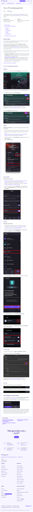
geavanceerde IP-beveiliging (15, 107)
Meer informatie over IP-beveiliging (9, 62)
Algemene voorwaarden (8, 510)
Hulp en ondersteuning (20, 488)
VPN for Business (4, 474)
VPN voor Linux (19, 474)
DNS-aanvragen (16, 47)
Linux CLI (7, 31)
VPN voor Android (20, 471)
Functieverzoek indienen (16, 507)
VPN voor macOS (19, 469)
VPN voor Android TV (20, 481)
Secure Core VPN (4, 472)
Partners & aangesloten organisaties (22, 492)
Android (7, 32)
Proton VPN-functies (10, 3)
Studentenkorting (19, 500)
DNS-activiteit (20, 14)
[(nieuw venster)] (1, 457)
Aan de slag (3, 476)
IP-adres (15, 14)
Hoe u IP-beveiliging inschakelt (10, 26)
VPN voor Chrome (20, 476)
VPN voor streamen (4, 469)
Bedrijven (18, 490)
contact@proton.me (10, 444)
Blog (2, 492)
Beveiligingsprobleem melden (6, 507)
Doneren (18, 497)
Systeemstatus (3, 505)
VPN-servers (3, 467)
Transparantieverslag (14, 510)
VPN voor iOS (19, 472)
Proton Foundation (4, 490)
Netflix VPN (3, 471)
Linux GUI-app (8, 30)
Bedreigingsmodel (4, 495)
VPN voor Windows (20, 467)
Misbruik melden (9, 505)
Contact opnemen (20, 495)
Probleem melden (16, 505)
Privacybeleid (3, 510)
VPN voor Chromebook (20, 479)
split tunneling (13, 398)
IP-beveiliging (18, 3)
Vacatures (3, 493)
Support (3, 3)
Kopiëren (27, 391)
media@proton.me (24, 444)
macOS (7, 29)
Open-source (3, 497)
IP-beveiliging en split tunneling (10, 35)
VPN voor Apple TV (20, 483)
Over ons (2, 488)
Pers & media (19, 493)
